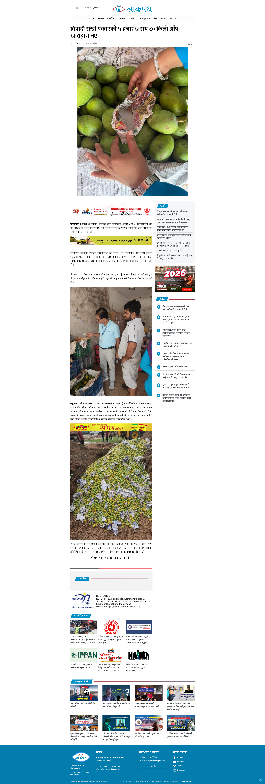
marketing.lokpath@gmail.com (154, 761)
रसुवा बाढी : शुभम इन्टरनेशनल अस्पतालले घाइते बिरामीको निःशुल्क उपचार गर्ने (172, 228)
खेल (155, 18)
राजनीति (110, 18)
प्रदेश (161, 18)
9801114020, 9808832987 (151, 757)
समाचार (100, 18)
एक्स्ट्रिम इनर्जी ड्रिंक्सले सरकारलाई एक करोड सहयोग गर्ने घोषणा (174, 236)
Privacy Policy (102, 781)
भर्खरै (163, 206)
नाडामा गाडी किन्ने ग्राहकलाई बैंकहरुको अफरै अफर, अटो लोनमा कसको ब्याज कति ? (109, 668)
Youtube (180, 762)
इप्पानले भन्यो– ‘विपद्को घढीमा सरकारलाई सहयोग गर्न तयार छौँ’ (83, 666)
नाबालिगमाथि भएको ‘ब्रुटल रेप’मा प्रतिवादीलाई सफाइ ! (147, 735)
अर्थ (132, 18)
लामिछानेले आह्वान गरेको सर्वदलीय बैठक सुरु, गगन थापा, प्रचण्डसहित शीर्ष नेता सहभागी (174, 221)
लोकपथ (78, 43)
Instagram (181, 770)
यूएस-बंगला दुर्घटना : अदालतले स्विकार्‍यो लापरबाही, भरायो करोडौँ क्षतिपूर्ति (83, 736)
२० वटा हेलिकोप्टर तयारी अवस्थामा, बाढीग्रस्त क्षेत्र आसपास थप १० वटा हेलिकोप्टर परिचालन (82, 640)
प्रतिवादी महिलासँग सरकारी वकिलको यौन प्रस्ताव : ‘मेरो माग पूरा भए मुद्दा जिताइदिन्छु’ (116, 736)
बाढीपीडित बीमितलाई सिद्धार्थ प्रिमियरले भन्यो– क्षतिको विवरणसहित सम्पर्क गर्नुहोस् (137, 640)
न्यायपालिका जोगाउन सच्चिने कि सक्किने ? (82, 705)
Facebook (180, 758)
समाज (122, 18)
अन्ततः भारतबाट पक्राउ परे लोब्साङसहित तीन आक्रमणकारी (147, 705)
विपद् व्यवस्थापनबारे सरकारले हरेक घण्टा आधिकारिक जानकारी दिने (172, 213)
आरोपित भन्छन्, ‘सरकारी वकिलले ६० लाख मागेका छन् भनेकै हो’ (179, 735)
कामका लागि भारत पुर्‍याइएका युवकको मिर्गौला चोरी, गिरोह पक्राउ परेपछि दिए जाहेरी (180, 706)
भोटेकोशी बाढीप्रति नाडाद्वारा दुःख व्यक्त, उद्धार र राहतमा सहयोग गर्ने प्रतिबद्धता (111, 640)
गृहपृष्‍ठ (91, 18)
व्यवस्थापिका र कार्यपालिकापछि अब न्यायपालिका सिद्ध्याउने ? (116, 705)
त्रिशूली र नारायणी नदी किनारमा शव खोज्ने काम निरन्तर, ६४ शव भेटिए (174, 257)
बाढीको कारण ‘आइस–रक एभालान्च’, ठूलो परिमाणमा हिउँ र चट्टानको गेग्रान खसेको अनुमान (177, 398)
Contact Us (93, 781)
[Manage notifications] (260, 779)
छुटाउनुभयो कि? (81, 681)
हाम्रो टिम (153, 766)
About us (74, 781)
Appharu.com (186, 782)
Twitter (180, 766)
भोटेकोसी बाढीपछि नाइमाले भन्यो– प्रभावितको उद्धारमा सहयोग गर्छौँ (136, 668)
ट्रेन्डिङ (161, 299)
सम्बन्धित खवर (81, 615)
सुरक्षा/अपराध (145, 18)
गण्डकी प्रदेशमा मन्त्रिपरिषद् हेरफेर (170, 251)
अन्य (171, 18)
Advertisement (83, 781)
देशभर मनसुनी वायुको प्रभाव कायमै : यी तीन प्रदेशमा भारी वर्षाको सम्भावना (177, 386)
